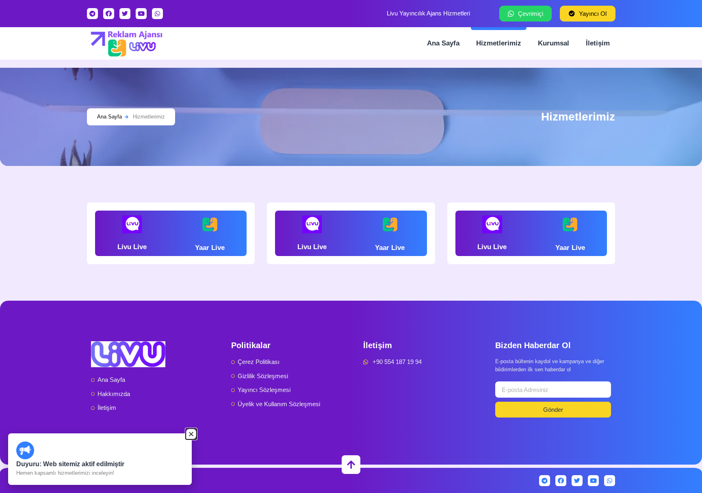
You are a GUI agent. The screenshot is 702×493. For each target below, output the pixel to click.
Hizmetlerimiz (498, 43)
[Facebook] (108, 13)
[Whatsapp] (157, 13)
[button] (191, 434)
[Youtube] (141, 13)
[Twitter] (124, 13)
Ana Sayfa (443, 43)
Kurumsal (553, 43)
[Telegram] (92, 13)
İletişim (598, 43)
